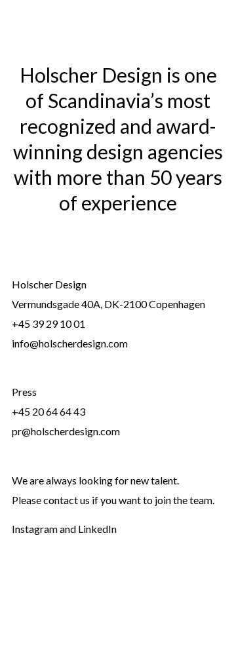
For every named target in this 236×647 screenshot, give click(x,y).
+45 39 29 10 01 (48, 323)
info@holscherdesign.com (70, 343)
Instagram (35, 528)
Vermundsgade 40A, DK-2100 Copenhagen (108, 304)
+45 (22, 411)
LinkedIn (97, 528)
